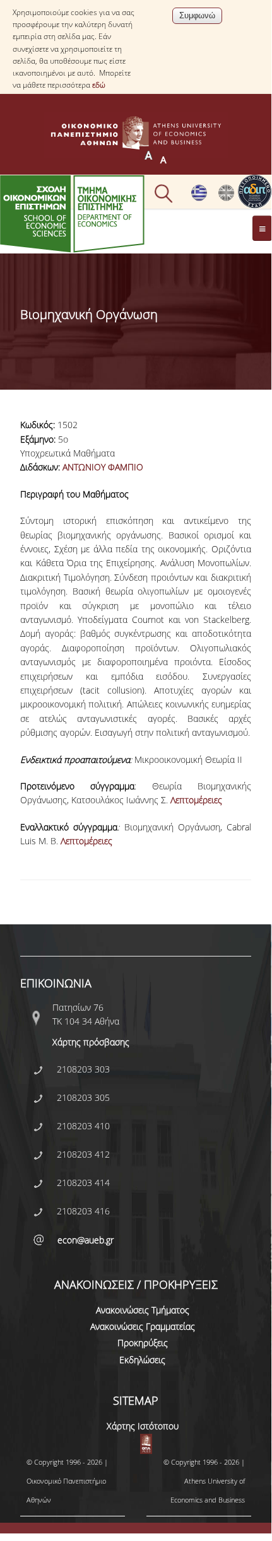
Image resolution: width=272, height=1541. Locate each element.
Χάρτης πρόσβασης (90, 1042)
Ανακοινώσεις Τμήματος (142, 1310)
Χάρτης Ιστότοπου (143, 1426)
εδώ (98, 84)
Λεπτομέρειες (196, 800)
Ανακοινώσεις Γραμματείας (142, 1326)
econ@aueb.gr (85, 1240)
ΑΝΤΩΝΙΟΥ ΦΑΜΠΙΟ (102, 467)
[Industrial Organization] (226, 198)
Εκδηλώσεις (142, 1360)
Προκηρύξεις (142, 1343)
